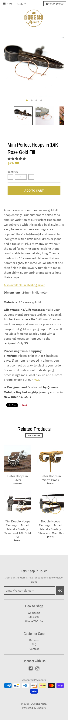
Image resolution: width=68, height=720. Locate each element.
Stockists (34, 617)
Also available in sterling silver (24, 285)
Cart (56, 3)
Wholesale (34, 612)
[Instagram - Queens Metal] (37, 668)
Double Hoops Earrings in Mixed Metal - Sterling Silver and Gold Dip (50, 527)
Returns (34, 640)
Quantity (13, 172)
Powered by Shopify (34, 708)
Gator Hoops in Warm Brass (50, 478)
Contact (34, 648)
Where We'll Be (34, 621)
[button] (17, 158)
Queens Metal (39, 703)
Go (60, 590)
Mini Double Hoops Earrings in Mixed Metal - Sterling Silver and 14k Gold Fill (17, 529)
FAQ (36, 379)
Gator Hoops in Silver (17, 478)
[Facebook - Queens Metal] (30, 668)
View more (34, 435)
